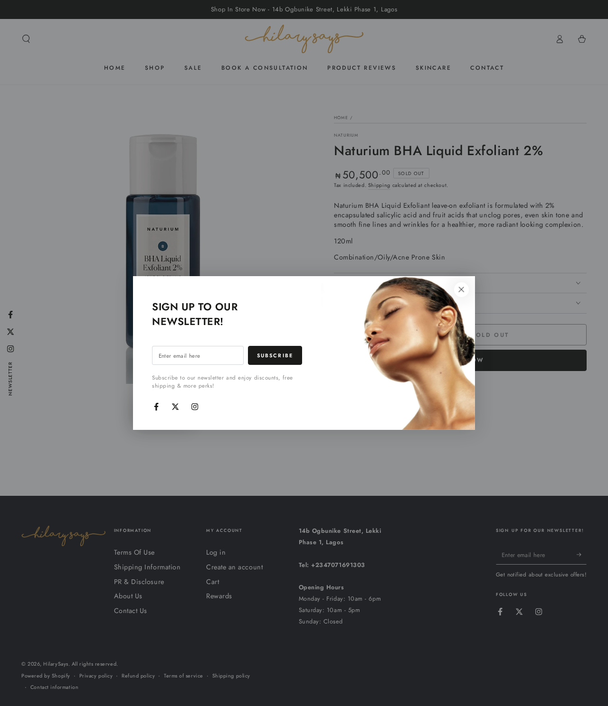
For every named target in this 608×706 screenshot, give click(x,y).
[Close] (461, 289)
